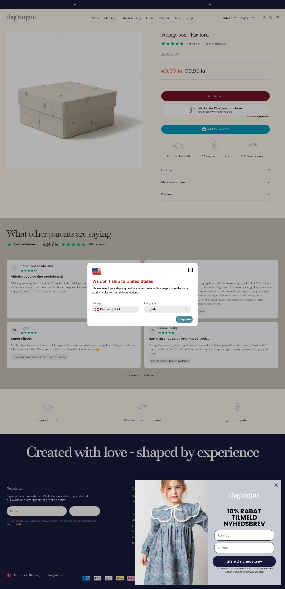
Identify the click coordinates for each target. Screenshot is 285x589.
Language (150, 303)
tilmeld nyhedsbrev (244, 561)
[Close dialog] (276, 485)
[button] (190, 270)
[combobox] (108, 309)
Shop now (184, 319)
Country (96, 303)
